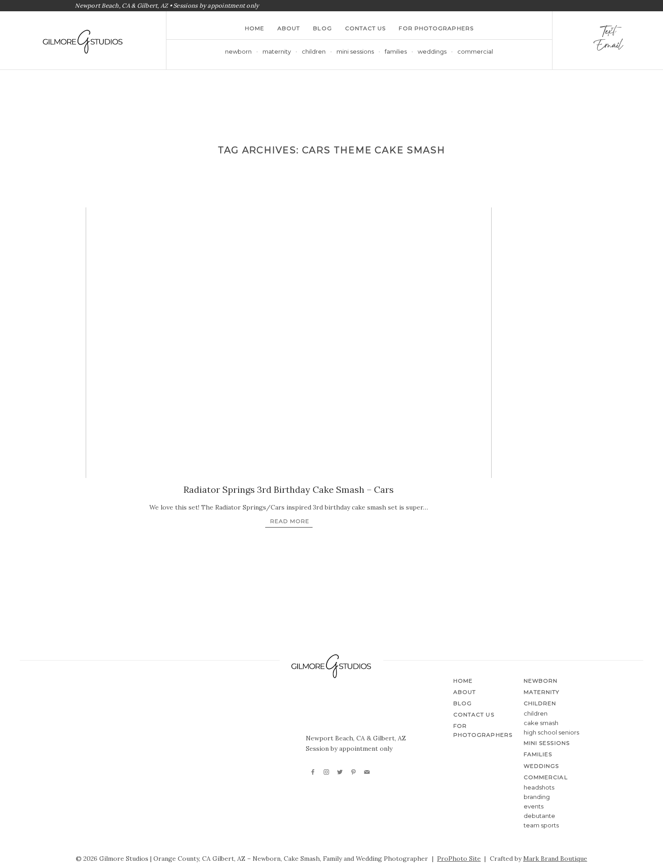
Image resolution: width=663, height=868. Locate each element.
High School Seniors (551, 732)
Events (533, 806)
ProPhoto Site (459, 858)
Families (396, 51)
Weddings (432, 51)
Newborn (238, 51)
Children (536, 713)
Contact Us (365, 28)
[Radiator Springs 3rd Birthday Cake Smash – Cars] (289, 342)
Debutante (539, 815)
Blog (322, 28)
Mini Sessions (355, 51)
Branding (537, 796)
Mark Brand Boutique (555, 858)
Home (254, 28)
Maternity (276, 51)
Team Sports (541, 825)
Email (608, 47)
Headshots (539, 787)
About (288, 28)
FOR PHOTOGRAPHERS (436, 28)
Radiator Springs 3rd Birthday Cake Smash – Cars (289, 489)
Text (607, 33)
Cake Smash (541, 722)
